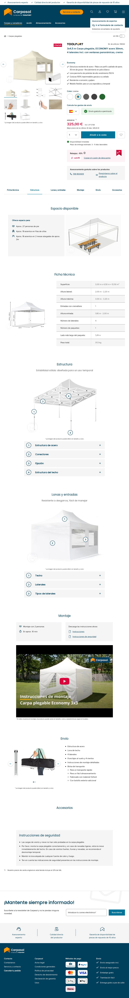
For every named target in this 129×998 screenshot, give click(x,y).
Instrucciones (78, 631)
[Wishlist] (107, 12)
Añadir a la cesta (98, 135)
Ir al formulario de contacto (109, 25)
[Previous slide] (3, 64)
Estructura (34, 190)
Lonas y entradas (58, 190)
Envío (98, 190)
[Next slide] (62, 64)
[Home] (5, 36)
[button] (115, 11)
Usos (37, 982)
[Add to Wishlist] (121, 134)
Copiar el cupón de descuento (97, 157)
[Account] (99, 12)
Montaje (80, 190)
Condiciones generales (45, 966)
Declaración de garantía (45, 978)
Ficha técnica (13, 190)
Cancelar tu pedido (12, 970)
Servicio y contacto (71, 12)
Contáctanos (9, 962)
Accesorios (117, 190)
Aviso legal (39, 962)
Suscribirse (117, 912)
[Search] (91, 12)
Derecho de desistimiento (46, 974)
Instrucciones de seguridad (84, 636)
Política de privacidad (44, 970)
